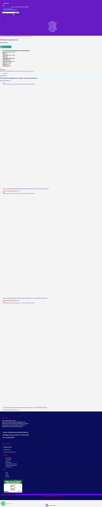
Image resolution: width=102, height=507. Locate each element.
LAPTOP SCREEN (7, 36)
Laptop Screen (31, 71)
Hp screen (25, 71)
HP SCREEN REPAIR (15, 36)
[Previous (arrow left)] (0, 503)
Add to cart (3, 69)
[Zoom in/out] (0, 502)
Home (1, 36)
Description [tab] (5, 73)
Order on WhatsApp (7, 46)
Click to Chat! (9, 503)
